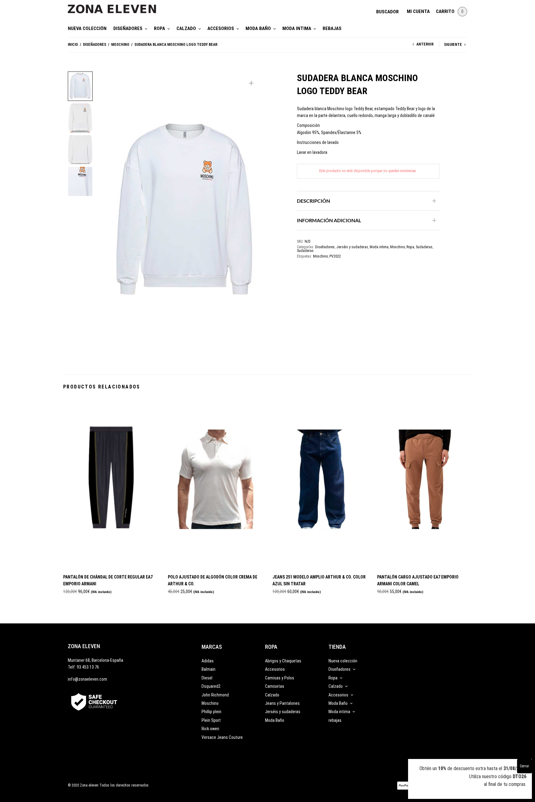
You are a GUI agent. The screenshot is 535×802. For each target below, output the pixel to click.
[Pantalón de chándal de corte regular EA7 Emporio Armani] (111, 483)
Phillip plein (211, 711)
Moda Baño (258, 28)
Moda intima (296, 28)
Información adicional (329, 220)
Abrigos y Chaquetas (283, 660)
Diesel (207, 677)
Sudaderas (424, 247)
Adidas (208, 660)
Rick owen (210, 728)
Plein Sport (211, 720)
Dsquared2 (211, 686)
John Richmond (215, 694)
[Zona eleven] (116, 6)
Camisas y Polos (279, 677)
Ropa (159, 28)
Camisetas (274, 686)
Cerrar (524, 766)
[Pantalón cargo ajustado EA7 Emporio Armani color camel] (424, 483)
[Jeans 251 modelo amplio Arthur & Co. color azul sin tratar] (320, 483)
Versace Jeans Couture (222, 737)
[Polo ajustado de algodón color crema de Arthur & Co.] (215, 483)
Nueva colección (87, 28)
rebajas (332, 28)
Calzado (186, 28)
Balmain (208, 669)
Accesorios (220, 28)
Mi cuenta (418, 11)
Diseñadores (127, 28)
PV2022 (335, 256)
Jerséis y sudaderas (352, 247)
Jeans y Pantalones (282, 703)
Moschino (120, 44)
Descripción (313, 201)
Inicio (73, 44)
